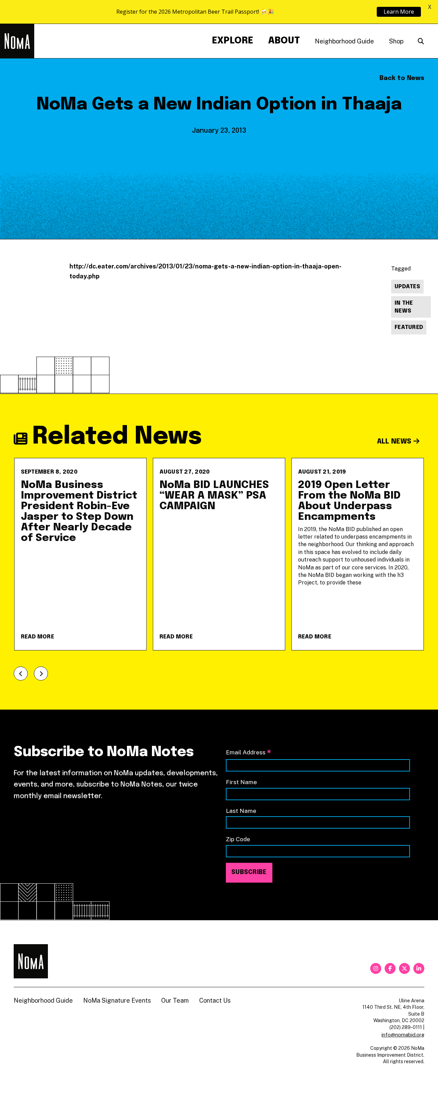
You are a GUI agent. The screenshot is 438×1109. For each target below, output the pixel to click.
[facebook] (390, 968)
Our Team (175, 1000)
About (284, 40)
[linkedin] (418, 968)
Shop (396, 41)
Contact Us (215, 1000)
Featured (409, 327)
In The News (404, 307)
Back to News (401, 78)
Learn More (399, 11)
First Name (241, 781)
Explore (232, 40)
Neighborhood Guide (344, 41)
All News (395, 441)
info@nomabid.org (403, 1035)
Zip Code (238, 839)
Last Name (241, 810)
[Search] (421, 41)
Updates (407, 287)
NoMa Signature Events (117, 1000)
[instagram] (375, 968)
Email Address (248, 753)
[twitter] (404, 968)
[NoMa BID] (17, 41)
